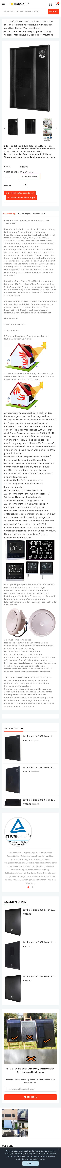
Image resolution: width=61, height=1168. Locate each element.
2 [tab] (32, 887)
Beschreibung (9, 214)
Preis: (7, 166)
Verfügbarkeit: (12, 172)
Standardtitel (30, 176)
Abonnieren (30, 1097)
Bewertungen (24, 214)
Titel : (7, 176)
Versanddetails (40, 214)
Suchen (53, 11)
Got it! (30, 1163)
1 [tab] (28, 887)
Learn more (38, 1159)
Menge (7, 185)
